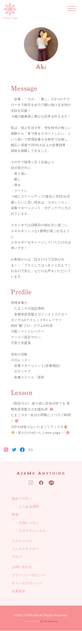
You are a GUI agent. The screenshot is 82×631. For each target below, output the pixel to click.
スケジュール (22, 541)
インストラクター (25, 549)
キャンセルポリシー (27, 583)
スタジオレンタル (32, 530)
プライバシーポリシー (28, 575)
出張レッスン (29, 522)
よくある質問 (29, 506)
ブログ (17, 557)
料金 (15, 514)
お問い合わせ (22, 567)
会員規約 (18, 591)
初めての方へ (22, 498)
